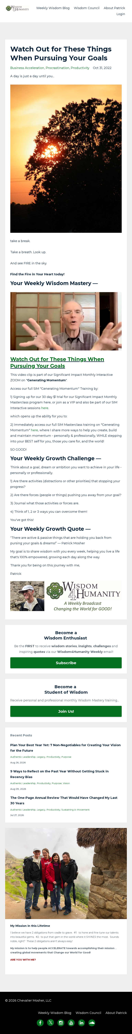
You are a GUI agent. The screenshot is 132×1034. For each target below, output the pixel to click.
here (44, 408)
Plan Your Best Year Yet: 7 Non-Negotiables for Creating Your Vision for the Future (65, 748)
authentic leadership (23, 756)
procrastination (57, 68)
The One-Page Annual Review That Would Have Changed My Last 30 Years (63, 800)
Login (121, 14)
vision (66, 783)
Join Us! (66, 711)
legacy (41, 756)
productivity (80, 68)
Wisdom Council (87, 8)
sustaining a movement (75, 809)
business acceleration (27, 68)
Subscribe (66, 662)
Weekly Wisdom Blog (53, 8)
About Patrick (114, 8)
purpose (66, 756)
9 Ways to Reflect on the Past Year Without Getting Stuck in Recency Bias (59, 774)
